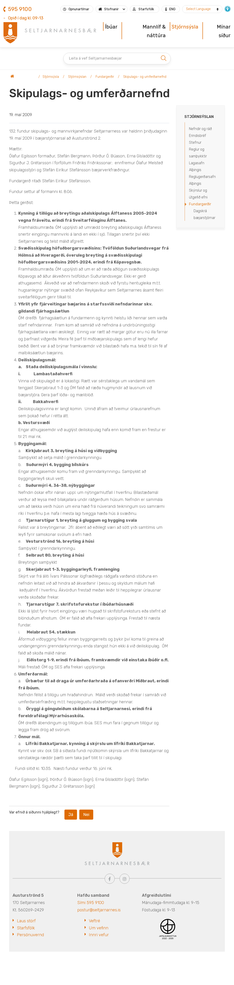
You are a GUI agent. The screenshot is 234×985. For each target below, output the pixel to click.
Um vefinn (98, 927)
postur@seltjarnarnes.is (99, 909)
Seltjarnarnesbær (23, 77)
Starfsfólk (26, 927)
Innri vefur (99, 934)
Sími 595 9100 (90, 902)
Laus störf (26, 920)
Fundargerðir (105, 77)
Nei (86, 814)
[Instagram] (125, 879)
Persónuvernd (30, 934)
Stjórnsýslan (77, 77)
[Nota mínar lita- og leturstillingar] (228, 8)
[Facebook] (110, 879)
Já (70, 814)
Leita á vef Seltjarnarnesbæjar (95, 58)
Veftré (94, 920)
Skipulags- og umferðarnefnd (144, 77)
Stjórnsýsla (51, 77)
